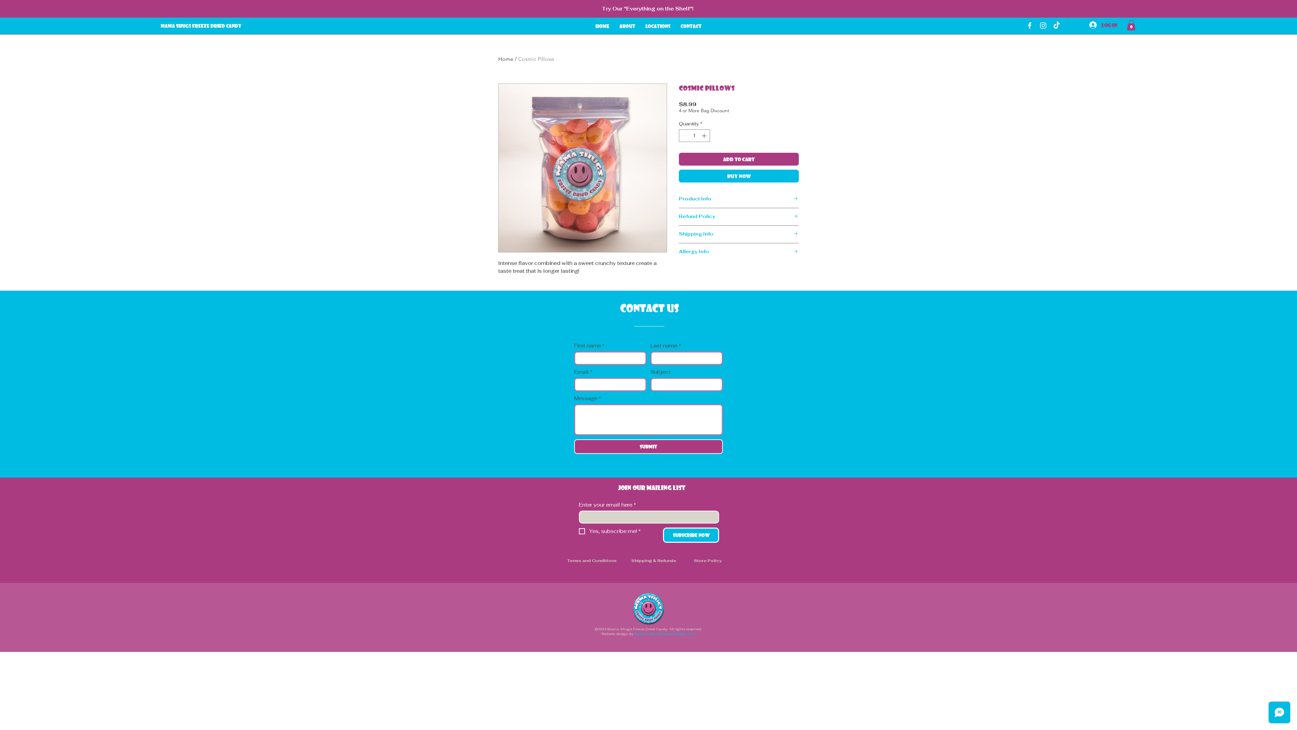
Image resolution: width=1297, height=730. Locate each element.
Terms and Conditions (592, 560)
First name (589, 346)
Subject (660, 372)
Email (583, 372)
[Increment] (705, 136)
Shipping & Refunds (653, 560)
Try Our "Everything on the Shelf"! (647, 8)
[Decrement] (684, 136)
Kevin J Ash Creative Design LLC (664, 634)
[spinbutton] (694, 136)
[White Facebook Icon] (1029, 25)
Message (587, 398)
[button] (1131, 25)
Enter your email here (607, 505)
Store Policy (708, 560)
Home (505, 59)
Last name (666, 346)
